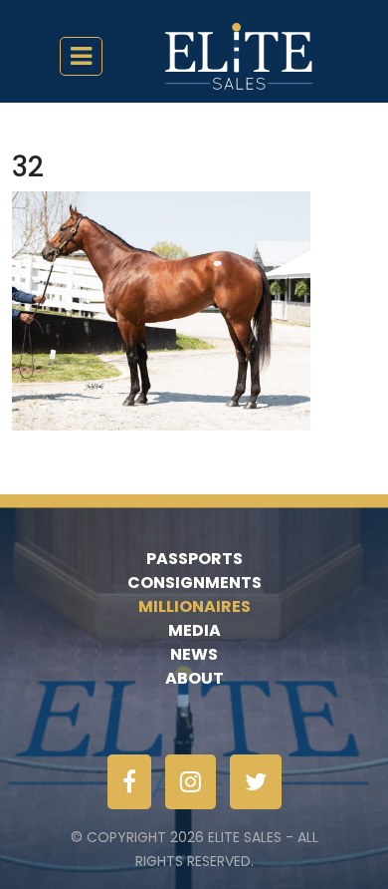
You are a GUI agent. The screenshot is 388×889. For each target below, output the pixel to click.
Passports (194, 558)
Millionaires (194, 606)
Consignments (194, 582)
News (194, 654)
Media (194, 630)
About (194, 678)
